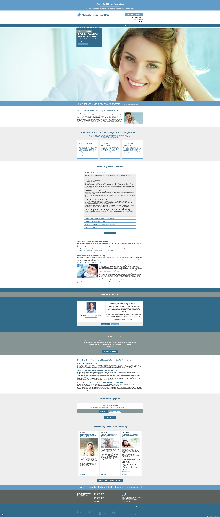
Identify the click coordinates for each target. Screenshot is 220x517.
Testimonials (112, 25)
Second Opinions (113, 513)
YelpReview (125, 494)
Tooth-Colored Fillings (102, 513)
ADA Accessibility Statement (131, 499)
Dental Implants (101, 512)
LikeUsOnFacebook (123, 494)
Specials (79, 509)
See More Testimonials (110, 351)
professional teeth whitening (103, 175)
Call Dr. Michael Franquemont (103, 387)
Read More (105, 324)
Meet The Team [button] (86, 25)
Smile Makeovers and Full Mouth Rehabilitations (114, 510)
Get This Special (115, 411)
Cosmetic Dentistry (102, 506)
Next (145, 407)
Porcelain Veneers (114, 512)
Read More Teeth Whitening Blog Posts (110, 480)
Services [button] (93, 25)
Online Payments (139, 19)
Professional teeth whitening (128, 449)
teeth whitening (98, 253)
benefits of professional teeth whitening (104, 211)
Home (79, 25)
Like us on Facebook (142, 22)
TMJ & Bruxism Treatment (113, 507)
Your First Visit (92, 508)
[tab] (110, 172)
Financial (134, 25)
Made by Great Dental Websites (136, 514)
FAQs (90, 509)
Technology (79, 512)
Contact (139, 25)
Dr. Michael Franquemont (82, 27)
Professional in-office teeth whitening (106, 259)
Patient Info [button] (119, 25)
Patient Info (91, 507)
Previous (75, 407)
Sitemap (91, 511)
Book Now (115, 324)
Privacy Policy (92, 512)
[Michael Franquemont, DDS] (213, 516)
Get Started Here (133, 487)
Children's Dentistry (102, 508)
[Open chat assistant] (2, 514)
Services (91, 27)
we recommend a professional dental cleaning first (124, 384)
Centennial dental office (90, 121)
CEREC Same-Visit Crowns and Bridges (102, 509)
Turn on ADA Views (126, 501)
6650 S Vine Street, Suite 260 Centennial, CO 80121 (84, 494)
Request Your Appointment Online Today (110, 6)
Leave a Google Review (139, 22)
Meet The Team (80, 506)
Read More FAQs (110, 232)
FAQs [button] (125, 25)
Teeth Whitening (97, 27)
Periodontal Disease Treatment (114, 508)
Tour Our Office (80, 508)
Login (141, 507)
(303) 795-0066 (136, 18)
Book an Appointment (131, 104)
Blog (129, 25)
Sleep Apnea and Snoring (101, 511)
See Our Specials (110, 417)
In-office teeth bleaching (90, 192)
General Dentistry (101, 507)
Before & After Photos (102, 25)
